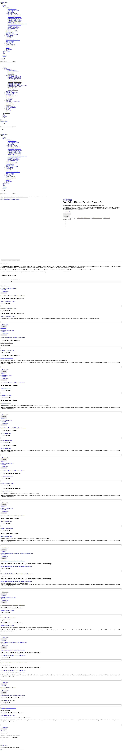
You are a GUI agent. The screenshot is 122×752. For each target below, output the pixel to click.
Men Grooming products (11, 107)
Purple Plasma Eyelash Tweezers (14, 86)
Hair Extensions (9, 99)
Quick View (3, 289)
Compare (66, 216)
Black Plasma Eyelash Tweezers (14, 76)
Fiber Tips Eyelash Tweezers (14, 80)
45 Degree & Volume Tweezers (7, 476)
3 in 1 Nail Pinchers (10, 94)
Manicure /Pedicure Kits (10, 106)
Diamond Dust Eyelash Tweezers (15, 79)
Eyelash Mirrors (9, 91)
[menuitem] (4, 5)
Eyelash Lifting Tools (10, 93)
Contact (4, 117)
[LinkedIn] (66, 225)
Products (5, 68)
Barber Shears (8, 100)
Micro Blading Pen (9, 98)
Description (4, 260)
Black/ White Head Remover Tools (13, 101)
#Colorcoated (107, 218)
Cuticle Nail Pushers (10, 103)
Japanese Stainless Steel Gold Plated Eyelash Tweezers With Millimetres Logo (16, 566)
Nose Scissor (10, 72)
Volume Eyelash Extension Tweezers (8, 301)
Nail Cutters (8, 108)
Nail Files (7, 109)
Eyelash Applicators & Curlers (12, 92)
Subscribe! (15, 737)
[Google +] (66, 224)
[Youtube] (3, 741)
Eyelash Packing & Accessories (12, 95)
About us (5, 116)
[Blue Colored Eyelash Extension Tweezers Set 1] (30, 228)
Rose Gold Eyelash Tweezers (14, 88)
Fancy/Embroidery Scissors (13, 71)
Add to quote (67, 214)
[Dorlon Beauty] (4, 2)
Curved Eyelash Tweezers (6, 433)
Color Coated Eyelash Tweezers (14, 78)
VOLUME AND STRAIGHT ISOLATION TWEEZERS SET (13, 655)
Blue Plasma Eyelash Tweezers (14, 77)
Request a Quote (6, 113)
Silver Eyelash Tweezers (13, 90)
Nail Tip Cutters (9, 110)
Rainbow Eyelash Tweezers (13, 87)
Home (4, 67)
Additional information (14, 260)
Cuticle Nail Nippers (10, 102)
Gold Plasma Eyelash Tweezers (14, 83)
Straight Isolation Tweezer (6, 388)
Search (14, 61)
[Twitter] (66, 222)
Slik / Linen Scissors (67, 199)
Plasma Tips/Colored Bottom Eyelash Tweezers (17, 85)
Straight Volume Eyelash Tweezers (7, 610)
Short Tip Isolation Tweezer (6, 521)
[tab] (4, 260)
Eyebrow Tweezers (9, 97)
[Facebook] (66, 221)
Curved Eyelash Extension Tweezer (8, 700)
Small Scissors (8, 69)
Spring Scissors (11, 74)
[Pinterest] (66, 223)
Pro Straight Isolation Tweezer (7, 343)
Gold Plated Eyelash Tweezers (14, 84)
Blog (4, 114)
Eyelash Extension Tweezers (11, 75)
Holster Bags (8, 105)
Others (7, 111)
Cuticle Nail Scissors (12, 70)
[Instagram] (3, 740)
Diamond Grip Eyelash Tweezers (14, 82)
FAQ (4, 115)
